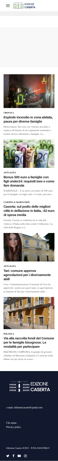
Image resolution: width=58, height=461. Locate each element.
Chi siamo (11, 422)
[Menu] (8, 5)
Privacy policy (13, 427)
